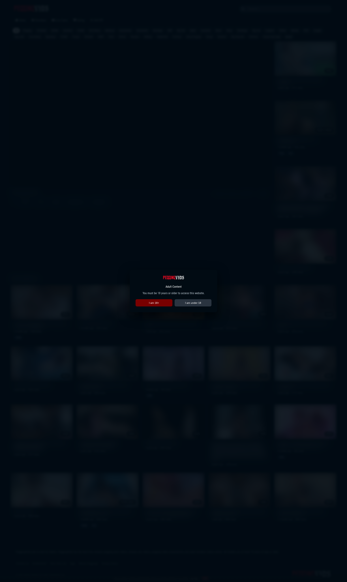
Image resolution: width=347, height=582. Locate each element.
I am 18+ (154, 302)
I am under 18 (193, 302)
